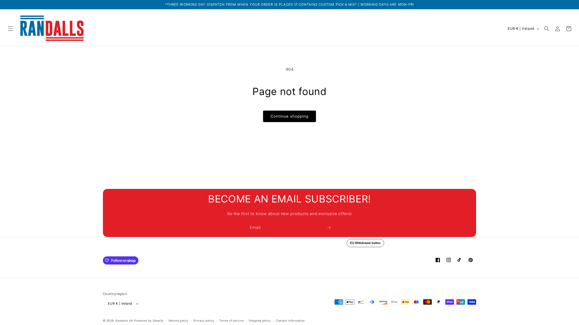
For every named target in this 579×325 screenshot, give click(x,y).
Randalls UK (124, 320)
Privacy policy (204, 320)
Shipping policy (260, 320)
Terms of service (231, 320)
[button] (10, 28)
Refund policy (179, 320)
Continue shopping (290, 116)
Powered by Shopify (149, 320)
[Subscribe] (328, 227)
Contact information (290, 320)
